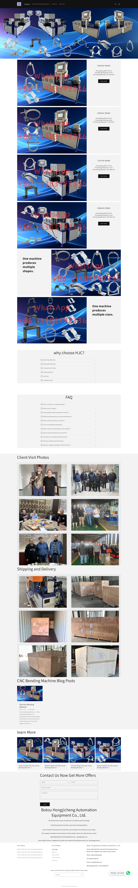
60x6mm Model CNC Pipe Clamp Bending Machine (55, 766)
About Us (54, 852)
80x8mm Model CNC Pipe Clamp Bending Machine (107, 766)
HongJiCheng (66, 886)
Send (45, 804)
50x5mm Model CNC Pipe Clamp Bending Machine (29, 766)
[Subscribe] (81, 875)
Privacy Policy (55, 855)
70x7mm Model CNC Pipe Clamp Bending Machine (81, 766)
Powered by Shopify (73, 886)
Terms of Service (56, 857)
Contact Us (55, 860)
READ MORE (104, 81)
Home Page (55, 849)
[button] (41, 4)
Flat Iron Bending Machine (26, 705)
